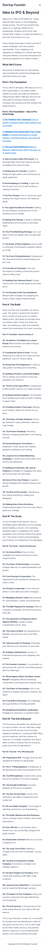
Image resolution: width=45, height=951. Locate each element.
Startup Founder (14, 5)
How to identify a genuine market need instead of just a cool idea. (21, 122)
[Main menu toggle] (39, 5)
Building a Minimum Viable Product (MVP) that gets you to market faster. (21, 150)
